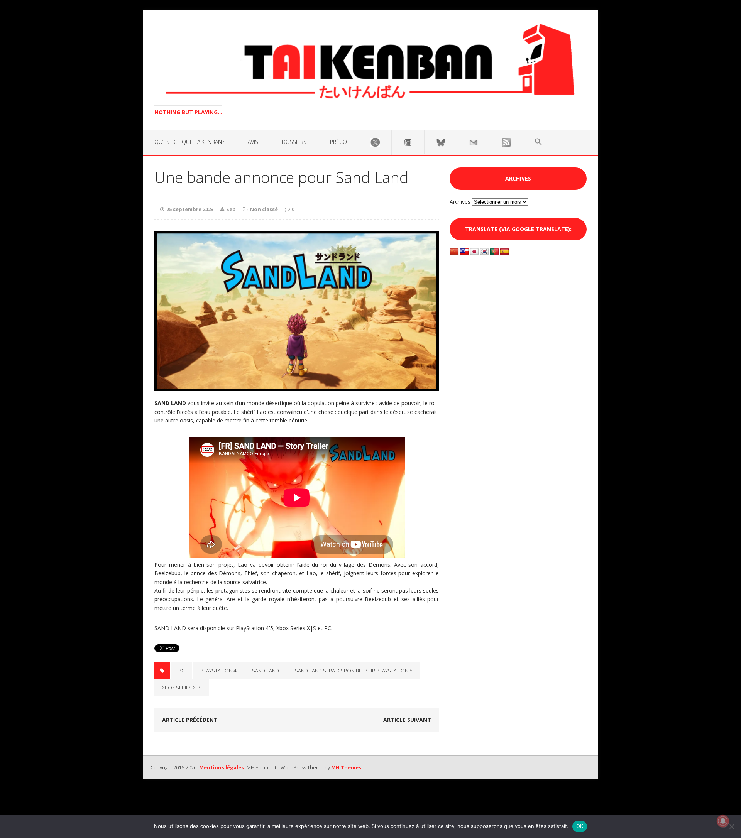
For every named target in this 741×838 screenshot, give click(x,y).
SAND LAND (265, 670)
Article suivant (407, 719)
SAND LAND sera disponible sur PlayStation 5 (353, 670)
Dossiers (294, 141)
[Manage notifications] (723, 821)
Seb (231, 209)
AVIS (253, 141)
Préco (338, 141)
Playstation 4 (218, 670)
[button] (538, 142)
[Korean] (484, 252)
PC (181, 670)
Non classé (264, 209)
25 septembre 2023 (189, 209)
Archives (460, 201)
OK (580, 826)
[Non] (731, 826)
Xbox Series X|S (181, 687)
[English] (464, 252)
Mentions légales (221, 767)
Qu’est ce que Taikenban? (189, 141)
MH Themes (346, 767)
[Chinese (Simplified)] (454, 252)
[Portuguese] (494, 252)
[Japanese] (474, 252)
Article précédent (190, 719)
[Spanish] (504, 252)
